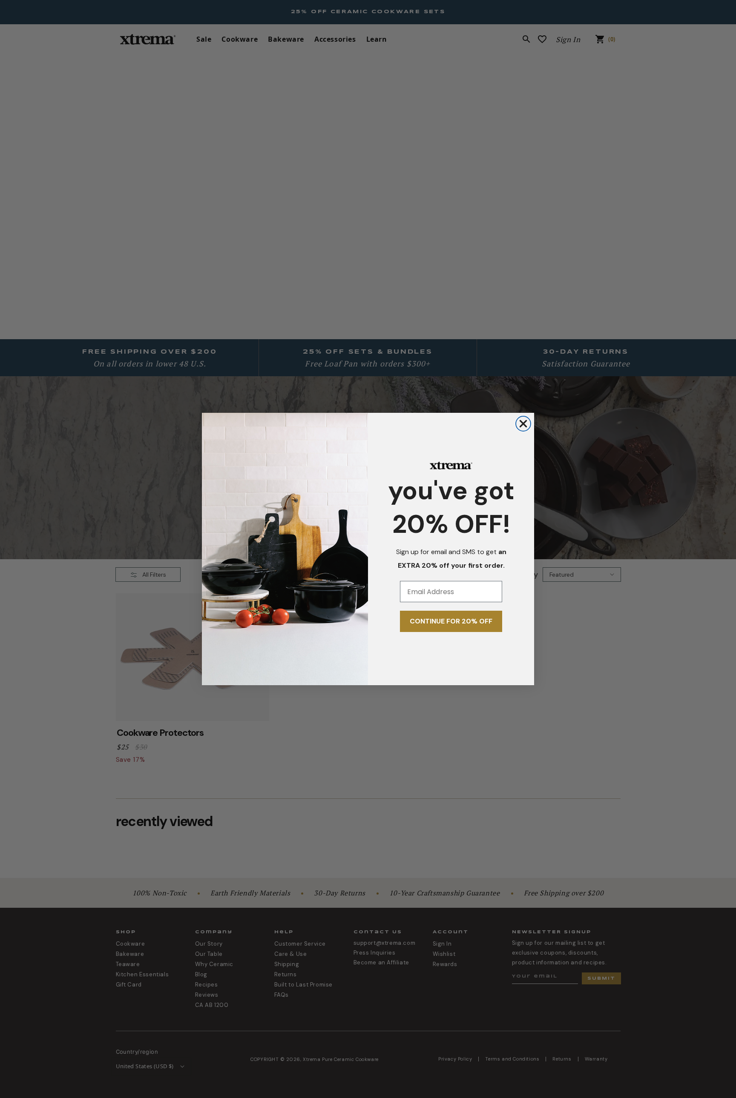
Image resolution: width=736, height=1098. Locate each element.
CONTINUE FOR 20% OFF (451, 621)
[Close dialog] (523, 423)
